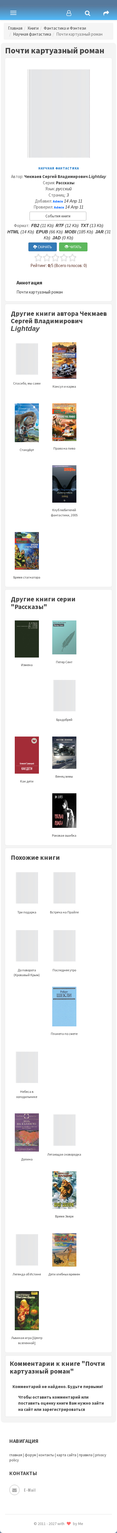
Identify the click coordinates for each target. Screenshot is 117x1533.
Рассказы (65, 182)
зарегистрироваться (63, 1409)
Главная (15, 28)
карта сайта (66, 1455)
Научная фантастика (32, 34)
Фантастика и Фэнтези (65, 28)
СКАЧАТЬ (44, 246)
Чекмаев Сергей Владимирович (65, 176)
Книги (33, 28)
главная (15, 1455)
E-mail (29, 1490)
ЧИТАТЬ (75, 246)
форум (30, 1455)
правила (86, 1455)
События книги (57, 216)
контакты (46, 1455)
